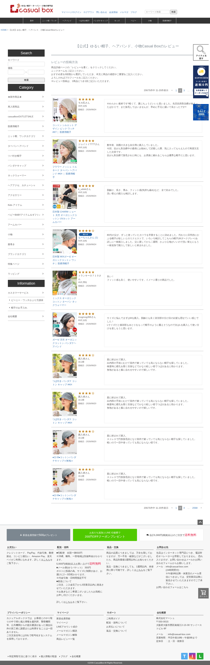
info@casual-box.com (177, 566)
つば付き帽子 (84, 21)
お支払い (11, 547)
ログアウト (89, 12)
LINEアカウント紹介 (67, 626)
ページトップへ (200, 522)
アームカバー (15, 224)
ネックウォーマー (17, 175)
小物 (150, 21)
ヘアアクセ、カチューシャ (21, 185)
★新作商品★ (15, 97)
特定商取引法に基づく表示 (23, 656)
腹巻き (11, 244)
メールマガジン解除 (66, 635)
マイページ (63, 612)
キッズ (117, 21)
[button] (172, 90)
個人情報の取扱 (49, 656)
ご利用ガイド (113, 618)
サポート (111, 612)
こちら (46, 559)
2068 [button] (195, 508)
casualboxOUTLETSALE (20, 116)
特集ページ (13, 264)
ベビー (133, 21)
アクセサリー (15, 195)
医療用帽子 (167, 21)
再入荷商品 (13, 106)
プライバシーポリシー (18, 612)
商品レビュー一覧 (65, 639)
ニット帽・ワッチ (49, 21)
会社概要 (12, 316)
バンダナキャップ (100, 21)
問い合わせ (101, 12)
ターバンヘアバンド (18, 146)
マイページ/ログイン (71, 12)
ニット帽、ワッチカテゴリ (21, 136)
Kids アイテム (15, 205)
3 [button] (184, 90)
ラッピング (13, 273)
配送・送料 (63, 547)
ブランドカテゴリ (17, 254)
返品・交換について (116, 630)
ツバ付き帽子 (15, 155)
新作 (32, 21)
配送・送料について (116, 622)
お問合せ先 (162, 547)
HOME (4, 30)
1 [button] (176, 90)
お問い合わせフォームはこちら (172, 587)
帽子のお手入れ (19, 307)
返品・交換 (112, 547)
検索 (173, 12)
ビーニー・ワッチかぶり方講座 (27, 300)
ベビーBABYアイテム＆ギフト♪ (24, 214)
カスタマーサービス (18, 292)
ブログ (133, 12)
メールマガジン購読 (66, 630)
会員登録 (113, 12)
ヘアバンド (67, 21)
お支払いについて (115, 626)
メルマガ (124, 12)
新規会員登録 (63, 618)
